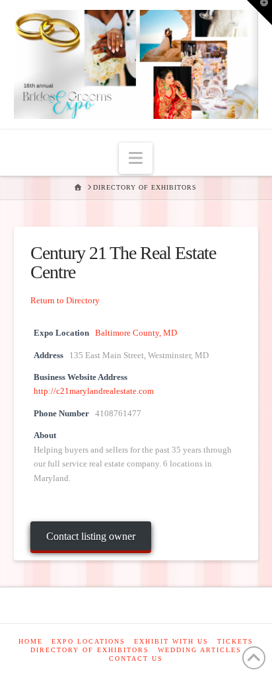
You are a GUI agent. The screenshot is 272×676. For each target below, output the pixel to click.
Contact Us (136, 658)
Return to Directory (65, 300)
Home (30, 641)
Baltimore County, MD (136, 333)
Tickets (235, 641)
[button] (136, 158)
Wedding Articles (200, 650)
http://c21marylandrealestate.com (94, 391)
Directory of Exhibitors (89, 650)
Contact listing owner (90, 536)
